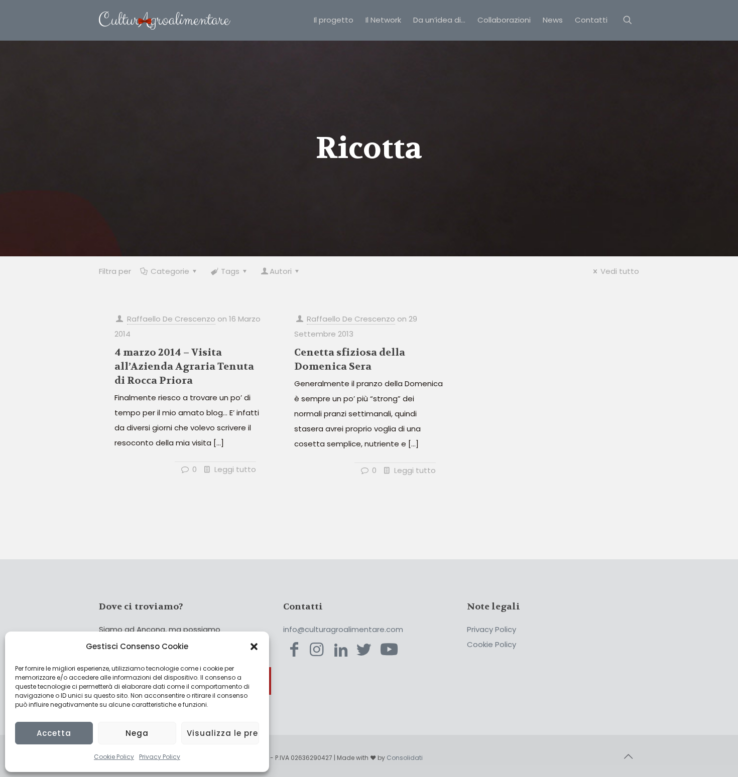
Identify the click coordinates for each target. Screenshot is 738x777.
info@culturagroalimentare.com (343, 629)
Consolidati (405, 757)
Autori (281, 271)
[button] (254, 647)
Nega (137, 733)
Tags (230, 271)
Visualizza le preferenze (223, 733)
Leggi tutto (235, 469)
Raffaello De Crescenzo (171, 319)
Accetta (54, 733)
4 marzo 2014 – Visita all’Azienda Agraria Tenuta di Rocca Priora (184, 366)
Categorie (170, 271)
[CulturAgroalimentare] (164, 20)
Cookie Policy (114, 756)
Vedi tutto (619, 271)
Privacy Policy (159, 756)
